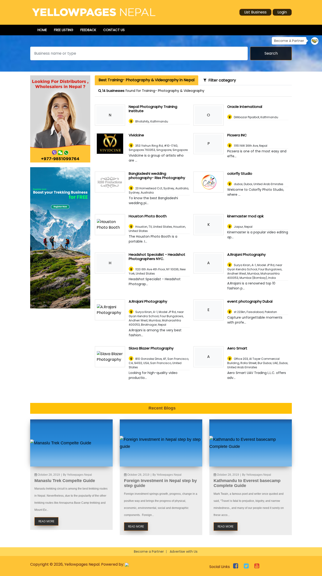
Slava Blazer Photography (151, 348)
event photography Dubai (249, 301)
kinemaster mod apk (245, 216)
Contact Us (114, 30)
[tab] (146, 80)
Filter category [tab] (221, 80)
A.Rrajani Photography (246, 254)
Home (42, 30)
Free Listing (63, 30)
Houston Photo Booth (148, 216)
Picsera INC (237, 135)
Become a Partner (149, 551)
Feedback (88, 30)
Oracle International (244, 106)
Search (271, 53)
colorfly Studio (239, 173)
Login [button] (282, 12)
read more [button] (46, 521)
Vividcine (136, 135)
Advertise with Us (184, 551)
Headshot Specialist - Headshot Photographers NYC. (157, 256)
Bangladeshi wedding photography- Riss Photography (157, 175)
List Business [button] (255, 12)
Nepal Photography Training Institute (153, 108)
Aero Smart (237, 348)
